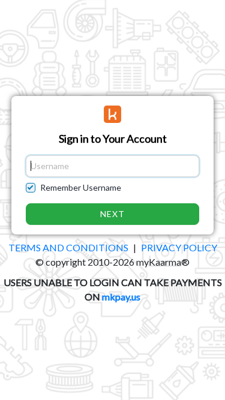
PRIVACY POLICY (179, 247)
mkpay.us (121, 296)
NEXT (112, 214)
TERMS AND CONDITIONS (68, 247)
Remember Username (80, 187)
